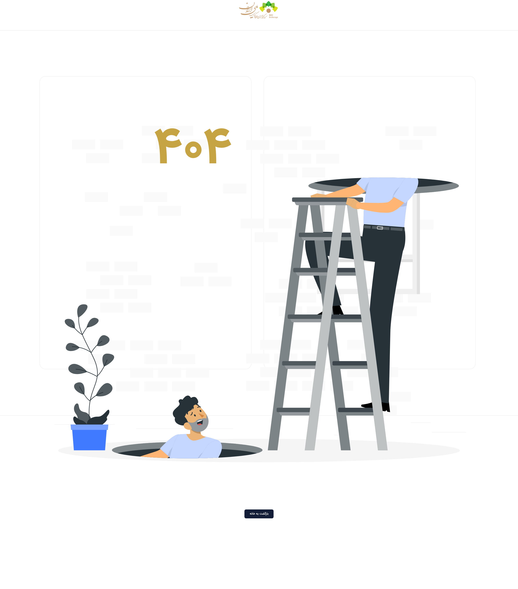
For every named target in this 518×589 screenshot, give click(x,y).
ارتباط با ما (193, 25)
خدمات (306, 25)
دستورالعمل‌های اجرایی (230, 25)
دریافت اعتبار (289, 25)
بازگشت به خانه (259, 513)
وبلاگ (208, 25)
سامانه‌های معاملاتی (263, 25)
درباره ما (320, 25)
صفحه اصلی (338, 25)
